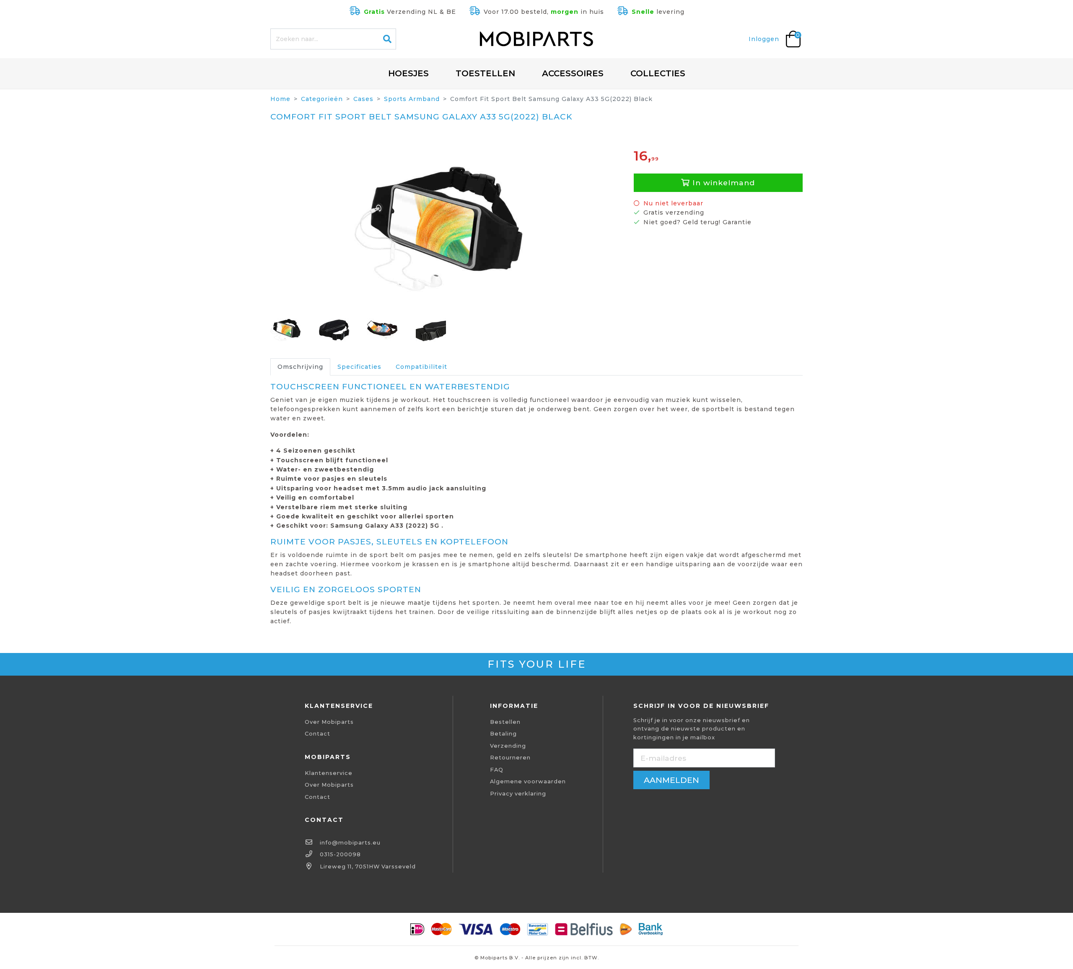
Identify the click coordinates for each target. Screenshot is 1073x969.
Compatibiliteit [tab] (421, 366)
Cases (363, 99)
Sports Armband (412, 99)
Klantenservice (328, 773)
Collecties (657, 73)
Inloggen (764, 39)
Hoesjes (408, 73)
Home (280, 99)
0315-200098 (340, 854)
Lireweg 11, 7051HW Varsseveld (368, 866)
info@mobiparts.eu (350, 842)
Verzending (508, 746)
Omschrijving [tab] (300, 366)
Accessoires (573, 73)
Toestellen (485, 73)
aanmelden (671, 780)
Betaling (503, 734)
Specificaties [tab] (359, 366)
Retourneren (510, 757)
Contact (317, 734)
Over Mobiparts (329, 722)
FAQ (496, 770)
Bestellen (505, 722)
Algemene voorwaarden (528, 781)
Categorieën (322, 99)
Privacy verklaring (518, 793)
